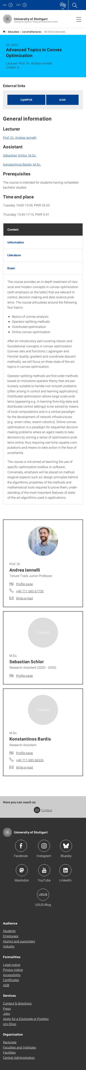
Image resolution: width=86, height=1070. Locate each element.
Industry (9, 946)
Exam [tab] (11, 268)
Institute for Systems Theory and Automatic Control (4, 31)
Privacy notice (13, 970)
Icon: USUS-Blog (43, 895)
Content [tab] (12, 229)
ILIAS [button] (62, 99)
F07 (18, 4)
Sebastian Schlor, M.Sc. (19, 155)
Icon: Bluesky (66, 846)
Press (7, 1008)
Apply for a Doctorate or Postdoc (26, 1019)
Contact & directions (17, 1003)
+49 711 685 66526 (30, 760)
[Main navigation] (79, 19)
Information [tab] (15, 242)
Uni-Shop (9, 1024)
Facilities (9, 1052)
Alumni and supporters (19, 941)
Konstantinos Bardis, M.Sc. (22, 164)
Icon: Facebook (21, 846)
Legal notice (11, 964)
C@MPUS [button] (26, 99)
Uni (5, 4)
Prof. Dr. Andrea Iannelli (19, 137)
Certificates (11, 980)
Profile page (24, 584)
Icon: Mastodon (22, 870)
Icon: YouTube (44, 870)
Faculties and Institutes (19, 1047)
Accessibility (12, 975)
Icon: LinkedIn (65, 870)
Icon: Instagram (44, 846)
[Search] (74, 5)
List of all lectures (32, 31)
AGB (6, 985)
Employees (10, 936)
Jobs (6, 1013)
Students (9, 931)
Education (13, 31)
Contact (46, 810)
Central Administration (19, 1057)
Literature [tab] (14, 255)
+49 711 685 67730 (30, 591)
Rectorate (9, 1042)
